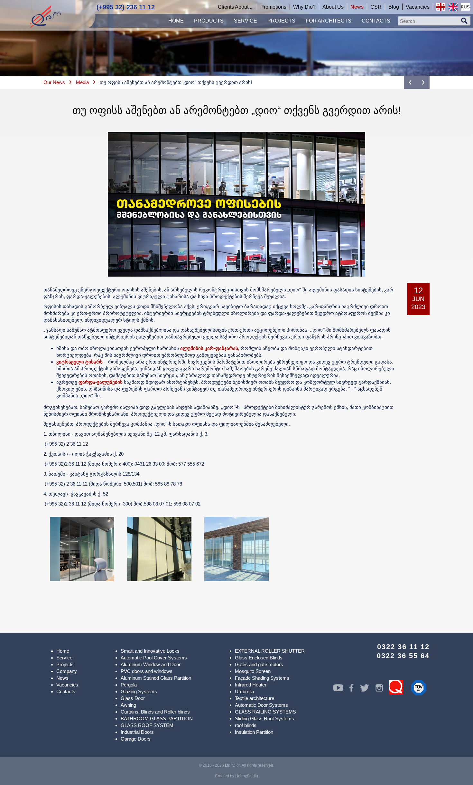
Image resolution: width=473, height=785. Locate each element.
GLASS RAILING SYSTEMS (265, 711)
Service (64, 657)
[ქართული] (440, 7)
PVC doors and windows (146, 671)
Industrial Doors (137, 732)
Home (62, 651)
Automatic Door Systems (261, 705)
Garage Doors (136, 739)
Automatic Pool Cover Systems (154, 657)
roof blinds (245, 725)
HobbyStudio (246, 776)
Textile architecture (254, 698)
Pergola (129, 684)
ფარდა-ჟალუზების (101, 382)
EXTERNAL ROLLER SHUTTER (270, 651)
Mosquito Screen (253, 671)
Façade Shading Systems (262, 678)
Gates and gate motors (259, 664)
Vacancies (67, 684)
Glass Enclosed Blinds (259, 657)
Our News (54, 82)
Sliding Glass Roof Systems (264, 718)
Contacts (65, 691)
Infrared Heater (250, 684)
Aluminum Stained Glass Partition (156, 678)
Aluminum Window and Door (151, 664)
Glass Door (133, 698)
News (62, 678)
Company (66, 671)
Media (82, 82)
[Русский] (465, 7)
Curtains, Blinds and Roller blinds (155, 711)
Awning (128, 705)
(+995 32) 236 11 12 (126, 7)
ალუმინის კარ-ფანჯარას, (209, 348)
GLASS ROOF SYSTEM (147, 725)
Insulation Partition (254, 732)
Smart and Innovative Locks (150, 651)
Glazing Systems (139, 691)
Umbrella (244, 691)
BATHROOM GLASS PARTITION (157, 718)
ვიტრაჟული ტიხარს (79, 361)
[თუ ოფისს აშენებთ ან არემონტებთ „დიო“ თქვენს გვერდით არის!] (82, 549)
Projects (65, 664)
